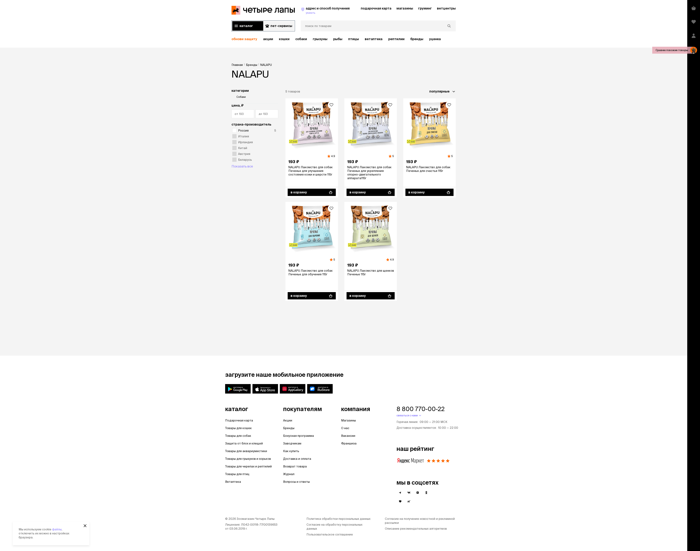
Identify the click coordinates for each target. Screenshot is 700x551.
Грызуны (320, 39)
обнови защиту (244, 39)
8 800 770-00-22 (420, 409)
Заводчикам (292, 443)
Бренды (288, 428)
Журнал (288, 474)
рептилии (396, 39)
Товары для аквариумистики (246, 451)
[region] (344, 39)
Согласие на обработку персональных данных (334, 526)
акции (268, 39)
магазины (404, 8)
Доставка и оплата (297, 458)
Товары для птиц (237, 474)
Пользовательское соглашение (329, 534)
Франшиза (349, 443)
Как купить (291, 451)
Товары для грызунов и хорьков (248, 458)
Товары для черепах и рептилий (248, 466)
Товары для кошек (238, 428)
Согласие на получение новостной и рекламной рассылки (420, 520)
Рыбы (337, 39)
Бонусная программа (298, 435)
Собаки (301, 39)
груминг (425, 8)
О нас (345, 428)
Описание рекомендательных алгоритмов (416, 528)
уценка (435, 39)
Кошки (284, 39)
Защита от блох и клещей (244, 443)
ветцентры (446, 8)
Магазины (348, 420)
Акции (287, 420)
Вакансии (348, 435)
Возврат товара (295, 466)
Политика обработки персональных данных (338, 518)
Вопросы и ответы (296, 481)
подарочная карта (376, 8)
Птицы (353, 39)
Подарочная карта (239, 420)
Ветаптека (373, 39)
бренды (416, 39)
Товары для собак (238, 435)
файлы (57, 529)
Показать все (242, 166)
